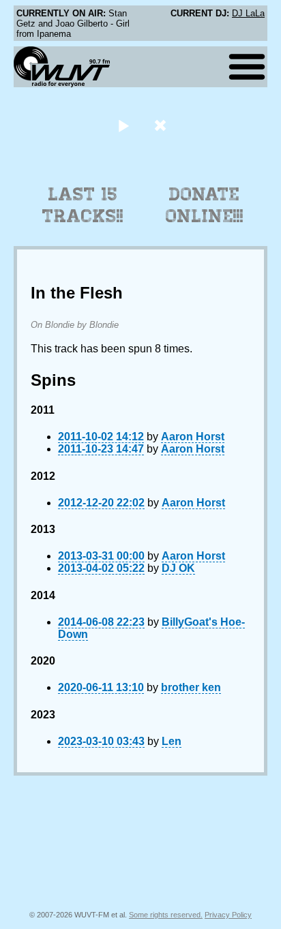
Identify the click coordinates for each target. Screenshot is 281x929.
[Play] (123, 125)
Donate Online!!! (204, 205)
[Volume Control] (162, 125)
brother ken (191, 687)
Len (171, 741)
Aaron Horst (192, 436)
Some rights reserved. (166, 915)
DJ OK (178, 568)
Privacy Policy (228, 915)
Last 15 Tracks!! (82, 205)
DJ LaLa (248, 13)
